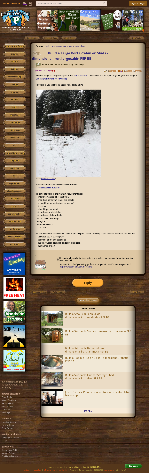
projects (14, 206)
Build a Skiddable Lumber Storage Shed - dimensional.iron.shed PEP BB (90, 377)
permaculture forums (15, 46)
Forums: (39, 46)
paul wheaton (109, 470)
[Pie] (25, 4)
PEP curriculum (80, 76)
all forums (14, 244)
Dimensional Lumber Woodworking (51, 79)
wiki (47, 46)
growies (14, 54)
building (14, 69)
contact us (27, 470)
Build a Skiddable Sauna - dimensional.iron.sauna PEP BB (98, 333)
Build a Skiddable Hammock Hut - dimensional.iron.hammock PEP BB (87, 350)
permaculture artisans (14, 153)
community (14, 122)
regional (14, 161)
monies (14, 92)
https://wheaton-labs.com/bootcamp (76, 267)
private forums (15, 237)
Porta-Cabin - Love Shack (48, 179)
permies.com (15, 222)
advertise (37, 470)
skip (14, 176)
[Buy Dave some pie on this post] (120, 71)
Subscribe (15, 3)
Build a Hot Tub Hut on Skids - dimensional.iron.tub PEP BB (96, 359)
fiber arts (14, 138)
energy (14, 84)
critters (14, 62)
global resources (14, 191)
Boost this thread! (88, 300)
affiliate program (50, 470)
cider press (15, 199)
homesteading (14, 77)
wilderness (15, 130)
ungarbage (14, 115)
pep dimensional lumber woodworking (68, 46)
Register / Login (138, 3)
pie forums (15, 229)
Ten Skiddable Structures (48, 188)
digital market (14, 214)
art (14, 145)
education (14, 168)
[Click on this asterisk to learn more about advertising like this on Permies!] (143, 30)
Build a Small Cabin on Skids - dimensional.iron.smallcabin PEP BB (87, 315)
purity (14, 107)
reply (88, 283)
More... (88, 410)
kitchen (14, 100)
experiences (14, 183)
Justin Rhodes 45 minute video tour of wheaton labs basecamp (97, 394)
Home (6, 3)
